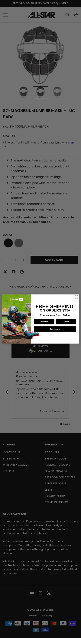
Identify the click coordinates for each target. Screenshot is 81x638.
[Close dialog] (76, 297)
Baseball (44, 322)
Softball (66, 322)
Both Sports (55, 329)
